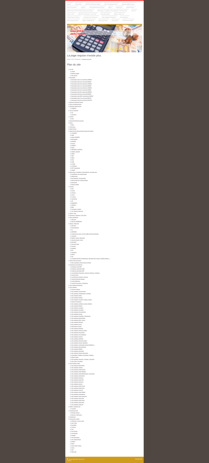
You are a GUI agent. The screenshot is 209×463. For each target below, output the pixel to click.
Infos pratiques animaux (77, 336)
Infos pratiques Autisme (76, 384)
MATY (72, 125)
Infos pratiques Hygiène (76, 367)
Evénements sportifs (75, 419)
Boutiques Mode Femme (75, 106)
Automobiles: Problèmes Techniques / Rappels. (82, 355)
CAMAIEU (73, 108)
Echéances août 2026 (76, 266)
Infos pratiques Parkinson (77, 382)
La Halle (73, 164)
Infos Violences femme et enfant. (79, 330)
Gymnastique (74, 433)
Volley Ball (73, 451)
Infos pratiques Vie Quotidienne (78, 334)
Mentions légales (75, 73)
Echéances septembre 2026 (77, 268)
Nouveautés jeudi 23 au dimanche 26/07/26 (81, 100)
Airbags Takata (74, 357)
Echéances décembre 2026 (77, 270)
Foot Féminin (74, 431)
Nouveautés (72, 77)
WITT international (75, 168)
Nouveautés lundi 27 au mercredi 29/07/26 (81, 98)
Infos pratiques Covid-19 (77, 390)
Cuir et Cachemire (74, 110)
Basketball (73, 425)
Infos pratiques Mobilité (76, 349)
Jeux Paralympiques (76, 439)
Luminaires (73, 236)
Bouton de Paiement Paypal (76, 102)
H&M (72, 155)
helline (72, 157)
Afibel (72, 135)
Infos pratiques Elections (77, 322)
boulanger (73, 248)
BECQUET (73, 242)
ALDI (72, 188)
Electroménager (75, 227)
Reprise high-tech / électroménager (79, 180)
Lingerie (71, 116)
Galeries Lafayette (75, 151)
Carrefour (73, 192)
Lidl (72, 201)
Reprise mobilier (75, 184)
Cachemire (73, 114)
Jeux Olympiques (75, 437)
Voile (72, 449)
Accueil (71, 69)
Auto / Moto (74, 423)
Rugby (72, 443)
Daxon (72, 147)
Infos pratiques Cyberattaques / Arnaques (81, 293)
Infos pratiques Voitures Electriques (79, 353)
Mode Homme (73, 129)
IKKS (72, 159)
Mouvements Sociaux (76, 326)
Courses (72, 186)
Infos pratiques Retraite (76, 305)
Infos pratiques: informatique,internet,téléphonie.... (83, 345)
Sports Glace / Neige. (76, 445)
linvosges (73, 246)
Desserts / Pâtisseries (76, 415)
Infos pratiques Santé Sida (77, 398)
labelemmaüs (74, 176)
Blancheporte (74, 139)
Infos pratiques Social (76, 324)
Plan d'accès (74, 75)
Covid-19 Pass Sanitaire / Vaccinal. (79, 277)
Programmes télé (74, 410)
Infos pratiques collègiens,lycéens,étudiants (81, 303)
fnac (72, 256)
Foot (72, 429)
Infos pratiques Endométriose (78, 394)
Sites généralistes (74, 217)
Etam (72, 118)
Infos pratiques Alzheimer (77, 377)
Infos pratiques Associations (78, 332)
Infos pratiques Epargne (77, 297)
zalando (73, 170)
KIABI (72, 162)
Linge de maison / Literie (77, 240)
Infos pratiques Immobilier (77, 310)
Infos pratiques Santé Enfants (78, 369)
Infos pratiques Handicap (77, 328)
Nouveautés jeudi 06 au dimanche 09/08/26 (81, 92)
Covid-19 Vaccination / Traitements (79, 283)
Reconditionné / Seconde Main (78, 178)
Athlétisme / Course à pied (77, 421)
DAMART (73, 145)
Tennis (72, 447)
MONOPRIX (74, 203)
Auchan (73, 190)
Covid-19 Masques (75, 281)
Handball (73, 435)
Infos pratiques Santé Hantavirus (79, 396)
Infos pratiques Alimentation (77, 365)
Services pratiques (75, 289)
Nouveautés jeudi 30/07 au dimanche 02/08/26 (82, 96)
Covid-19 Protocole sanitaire (78, 279)
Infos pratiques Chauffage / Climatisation (81, 316)
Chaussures (72, 127)
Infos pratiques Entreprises (76, 285)
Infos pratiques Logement (77, 308)
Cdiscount (73, 219)
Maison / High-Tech (74, 223)
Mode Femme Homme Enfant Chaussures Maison (81, 131)
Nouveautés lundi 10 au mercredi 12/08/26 (81, 89)
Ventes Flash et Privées (75, 260)
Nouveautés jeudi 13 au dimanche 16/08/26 (81, 87)
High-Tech (73, 225)
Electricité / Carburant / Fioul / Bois (78, 215)
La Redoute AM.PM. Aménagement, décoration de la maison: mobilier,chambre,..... (90, 258)
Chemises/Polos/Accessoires (77, 120)
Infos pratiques (73, 287)
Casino (73, 194)
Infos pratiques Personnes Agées (79, 340)
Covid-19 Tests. (75, 275)
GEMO (73, 153)
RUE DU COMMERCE (76, 221)
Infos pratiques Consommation (78, 291)
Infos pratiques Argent (76, 295)
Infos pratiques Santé (75, 363)
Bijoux (71, 122)
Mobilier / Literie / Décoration (78, 238)
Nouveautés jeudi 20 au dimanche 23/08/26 (81, 83)
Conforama (73, 252)
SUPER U (73, 205)
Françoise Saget (75, 244)
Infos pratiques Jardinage (77, 338)
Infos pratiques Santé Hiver (77, 402)
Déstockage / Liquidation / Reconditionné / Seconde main (83, 172)
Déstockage (74, 182)
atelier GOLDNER (75, 137)
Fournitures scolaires (76, 209)
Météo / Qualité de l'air (75, 406)
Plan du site (81, 459)
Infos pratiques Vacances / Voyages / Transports (82, 359)
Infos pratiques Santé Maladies (78, 371)
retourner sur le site (86, 59)
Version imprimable (73, 459)
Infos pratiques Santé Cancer (78, 386)
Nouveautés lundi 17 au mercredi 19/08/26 (81, 85)
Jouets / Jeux (73, 213)
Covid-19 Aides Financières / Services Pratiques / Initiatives (85, 273)
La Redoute (74, 166)
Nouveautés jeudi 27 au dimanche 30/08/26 (81, 79)
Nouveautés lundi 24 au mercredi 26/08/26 (81, 81)
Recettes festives (75, 412)
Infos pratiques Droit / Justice (78, 320)
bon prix (73, 143)
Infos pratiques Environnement (78, 312)
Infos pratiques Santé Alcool (78, 375)
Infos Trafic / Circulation (77, 361)
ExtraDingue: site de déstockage (79, 174)
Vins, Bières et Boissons (77, 211)
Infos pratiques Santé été (77, 404)
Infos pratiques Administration (78, 318)
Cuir (72, 112)
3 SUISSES (74, 133)
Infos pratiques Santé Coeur (77, 388)
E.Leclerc (73, 196)
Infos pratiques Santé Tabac (78, 400)
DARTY (73, 254)
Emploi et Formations (76, 301)
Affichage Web (138, 459)
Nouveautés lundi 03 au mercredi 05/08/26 (81, 94)
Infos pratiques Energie (76, 314)
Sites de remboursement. (76, 104)
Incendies (73, 408)
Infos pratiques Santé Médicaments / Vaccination (83, 373)
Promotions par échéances (76, 264)
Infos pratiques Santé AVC (77, 380)
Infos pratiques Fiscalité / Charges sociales (81, 299)
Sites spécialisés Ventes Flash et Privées (81, 262)
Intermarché (74, 199)
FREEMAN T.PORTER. (76, 149)
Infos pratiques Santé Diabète (78, 392)
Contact (73, 71)
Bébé (72, 207)
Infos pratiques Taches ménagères (79, 342)
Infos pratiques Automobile (77, 351)
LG (72, 229)
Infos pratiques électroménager (78, 347)
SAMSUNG (74, 231)
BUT (72, 250)
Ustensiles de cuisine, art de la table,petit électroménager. (85, 234)
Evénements (73, 417)
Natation (73, 441)
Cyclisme (73, 427)
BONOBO (73, 141)
